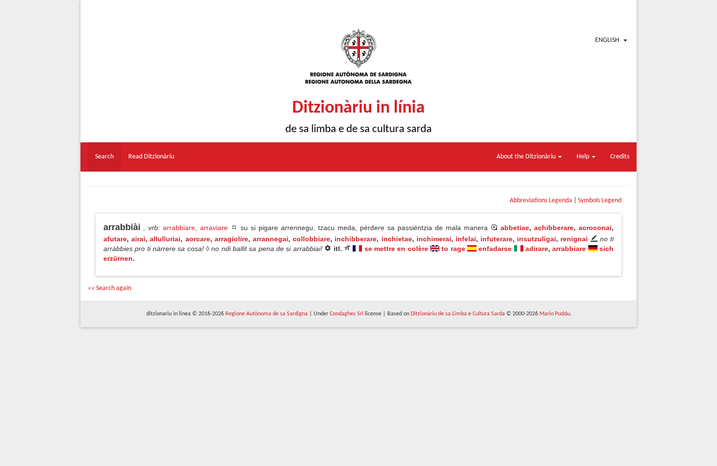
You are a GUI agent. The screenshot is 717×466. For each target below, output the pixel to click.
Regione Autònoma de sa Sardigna (266, 314)
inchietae (396, 239)
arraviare (214, 228)
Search (104, 156)
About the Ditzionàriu (527, 156)
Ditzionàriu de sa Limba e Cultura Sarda (458, 314)
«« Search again (109, 288)
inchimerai (434, 239)
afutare (115, 239)
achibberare (554, 228)
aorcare (197, 239)
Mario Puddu (554, 314)
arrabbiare (179, 228)
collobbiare (311, 239)
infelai (466, 239)
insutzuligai (536, 239)
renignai (574, 239)
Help (584, 156)
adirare (536, 248)
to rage (453, 248)
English (607, 40)
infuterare (496, 239)
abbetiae (514, 228)
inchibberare (356, 239)
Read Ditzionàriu (151, 156)
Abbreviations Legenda (541, 200)
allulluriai (165, 239)
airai (138, 239)
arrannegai (270, 239)
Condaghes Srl (346, 314)
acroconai (595, 228)
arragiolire (231, 239)
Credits (619, 156)
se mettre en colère (396, 248)
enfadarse (495, 248)
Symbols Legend (599, 200)
